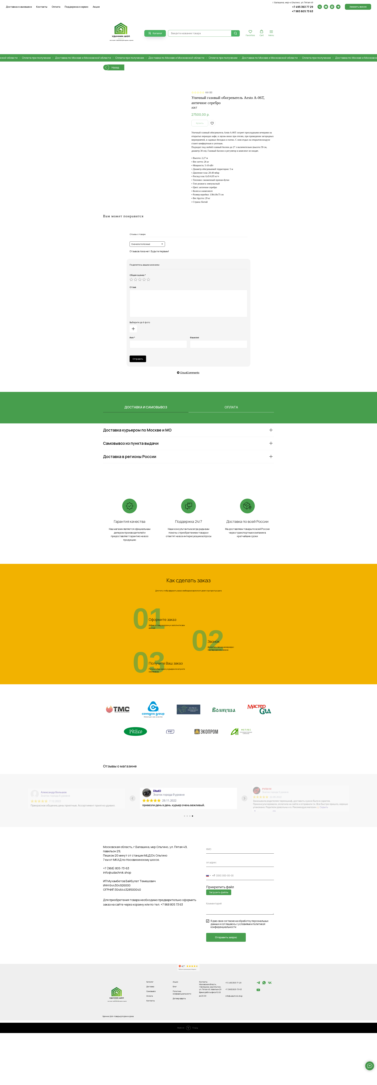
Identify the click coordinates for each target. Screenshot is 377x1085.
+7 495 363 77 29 (302, 7)
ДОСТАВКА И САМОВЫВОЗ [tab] (145, 407)
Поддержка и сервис (76, 6)
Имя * (132, 337)
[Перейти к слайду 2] (187, 816)
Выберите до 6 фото (140, 322)
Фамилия (194, 337)
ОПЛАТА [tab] (231, 407)
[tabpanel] (188, 451)
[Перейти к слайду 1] (184, 816)
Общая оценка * (138, 275)
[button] (358, 7)
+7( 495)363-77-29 (233, 983)
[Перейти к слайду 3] (189, 816)
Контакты (41, 6)
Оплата (56, 6)
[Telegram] (338, 7)
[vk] (270, 984)
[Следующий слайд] (244, 798)
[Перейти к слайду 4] (192, 816)
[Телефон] (320, 7)
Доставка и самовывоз (19, 6)
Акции (96, 6)
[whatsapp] (264, 984)
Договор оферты (179, 998)
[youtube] (258, 991)
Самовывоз (151, 991)
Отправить (138, 358)
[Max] (332, 7)
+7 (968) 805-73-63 (116, 868)
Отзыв (133, 287)
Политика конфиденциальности (182, 992)
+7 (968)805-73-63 (233, 989)
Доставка (150, 986)
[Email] (326, 7)
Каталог (149, 982)
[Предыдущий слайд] (132, 798)
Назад (115, 67)
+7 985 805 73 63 (302, 11)
